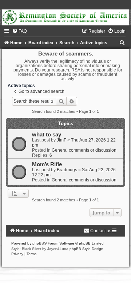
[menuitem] (19, 31)
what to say (46, 135)
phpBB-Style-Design (86, 249)
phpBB (38, 243)
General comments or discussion (84, 150)
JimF (61, 140)
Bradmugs (67, 169)
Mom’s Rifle (47, 164)
